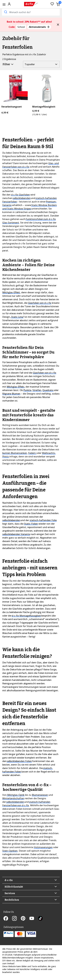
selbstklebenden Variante (16, 534)
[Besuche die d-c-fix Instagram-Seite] (16, 918)
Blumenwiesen (40, 794)
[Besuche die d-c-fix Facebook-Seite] (7, 918)
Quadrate (47, 390)
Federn (32, 453)
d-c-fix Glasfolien (20, 194)
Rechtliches (12, 899)
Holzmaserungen (43, 847)
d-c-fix (9, 880)
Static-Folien (31, 523)
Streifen (36, 390)
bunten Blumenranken (14, 453)
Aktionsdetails (37, 27)
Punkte (27, 390)
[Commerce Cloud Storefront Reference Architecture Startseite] (31, 4)
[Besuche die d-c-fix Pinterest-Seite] (25, 918)
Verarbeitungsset (11, 106)
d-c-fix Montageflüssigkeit (26, 615)
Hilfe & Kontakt (14, 886)
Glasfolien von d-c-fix (39, 302)
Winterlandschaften (13, 798)
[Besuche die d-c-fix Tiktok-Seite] (40, 918)
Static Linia (17, 316)
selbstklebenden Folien (19, 761)
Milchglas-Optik (16, 794)
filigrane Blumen (11, 393)
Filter (7, 64)
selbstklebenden (22, 198)
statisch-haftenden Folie (43, 520)
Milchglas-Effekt (11, 292)
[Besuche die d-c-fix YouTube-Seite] (33, 918)
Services (10, 893)
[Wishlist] (52, 4)
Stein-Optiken (10, 850)
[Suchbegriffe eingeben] (5, 12)
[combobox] (31, 12)
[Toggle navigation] (4, 4)
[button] (58, 24)
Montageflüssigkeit (43, 106)
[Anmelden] (9, 3)
